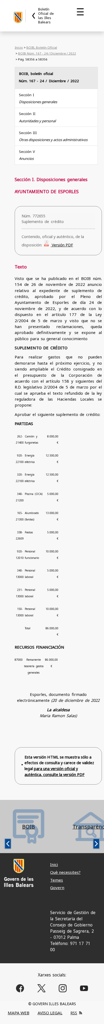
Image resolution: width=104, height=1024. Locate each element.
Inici (54, 864)
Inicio (19, 47)
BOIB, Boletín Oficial (41, 47)
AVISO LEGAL (50, 1012)
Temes (56, 880)
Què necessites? (65, 872)
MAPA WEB (18, 1012)
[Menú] (80, 12)
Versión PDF (62, 244)
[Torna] (34, 16)
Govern (57, 887)
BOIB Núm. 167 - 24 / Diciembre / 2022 (47, 53)
